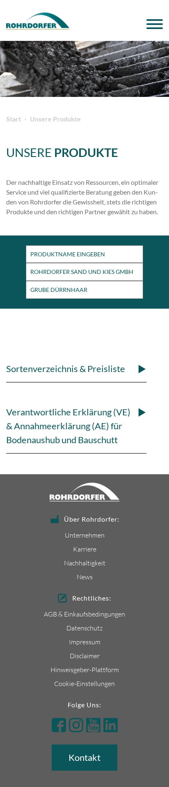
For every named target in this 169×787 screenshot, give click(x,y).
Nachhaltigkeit (84, 563)
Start (13, 119)
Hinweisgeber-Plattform (84, 669)
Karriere (84, 549)
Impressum (84, 642)
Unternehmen (85, 535)
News (85, 577)
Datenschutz (84, 628)
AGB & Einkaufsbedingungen (84, 614)
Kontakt (84, 757)
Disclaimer (85, 655)
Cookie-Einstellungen (84, 683)
